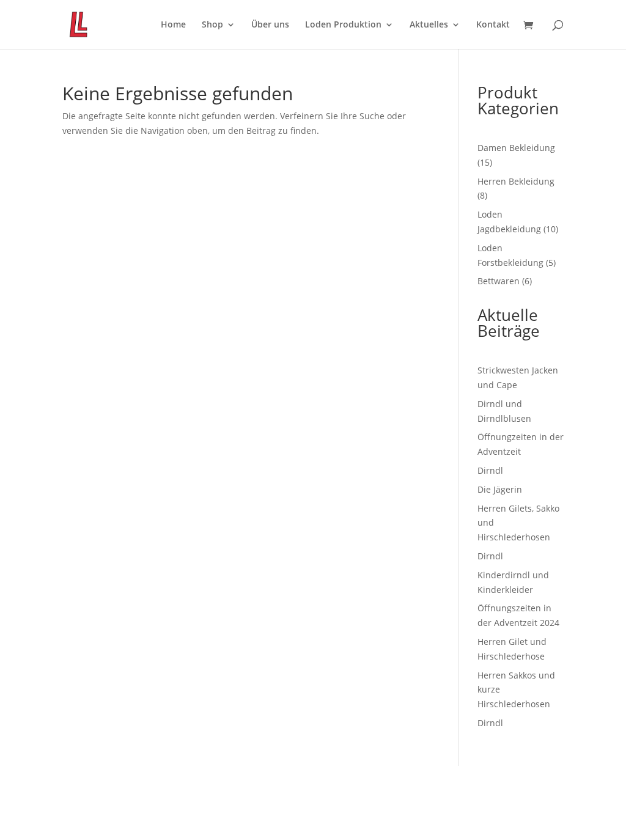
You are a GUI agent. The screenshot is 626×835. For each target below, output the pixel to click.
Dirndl (490, 470)
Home (173, 25)
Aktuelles (429, 25)
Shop (212, 25)
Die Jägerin (499, 489)
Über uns (270, 25)
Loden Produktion (343, 25)
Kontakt (493, 25)
